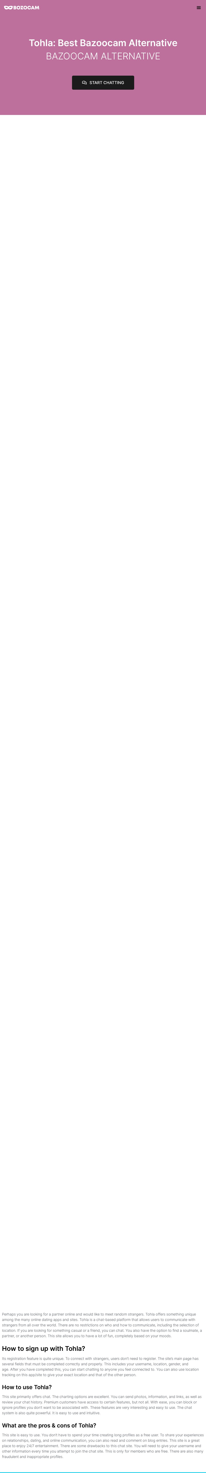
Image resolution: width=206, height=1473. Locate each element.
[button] (198, 7)
